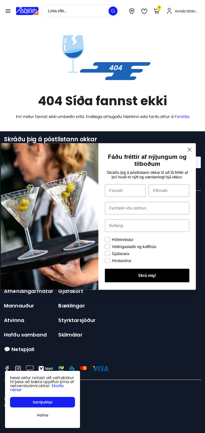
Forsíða (181, 117)
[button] (8, 11)
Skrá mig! (151, 275)
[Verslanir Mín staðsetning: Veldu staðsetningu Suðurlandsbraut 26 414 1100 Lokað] (132, 11)
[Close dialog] (193, 149)
